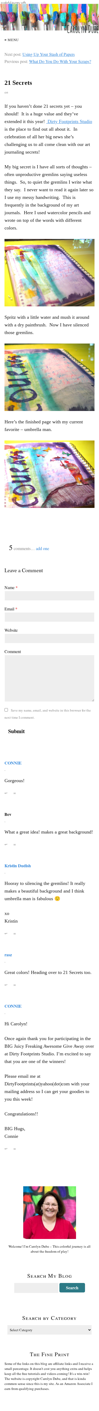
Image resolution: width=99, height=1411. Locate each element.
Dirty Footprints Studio (69, 121)
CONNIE (13, 763)
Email (10, 608)
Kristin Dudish (17, 866)
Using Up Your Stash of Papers (48, 54)
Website (11, 630)
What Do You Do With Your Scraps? (60, 61)
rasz (8, 955)
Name (11, 587)
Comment (12, 651)
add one (42, 548)
